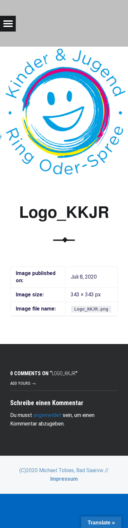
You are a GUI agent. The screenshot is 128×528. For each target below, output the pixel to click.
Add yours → (23, 383)
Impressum (64, 479)
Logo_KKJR (64, 211)
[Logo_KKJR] (64, 51)
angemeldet (47, 415)
